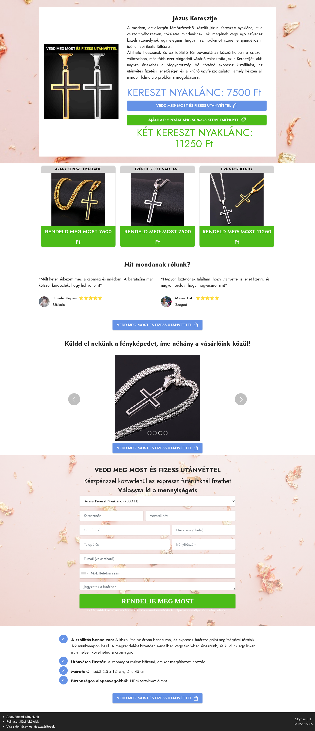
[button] (74, 399)
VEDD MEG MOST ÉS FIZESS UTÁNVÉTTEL (193, 105)
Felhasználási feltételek (22, 721)
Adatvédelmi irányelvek (22, 717)
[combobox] (85, 573)
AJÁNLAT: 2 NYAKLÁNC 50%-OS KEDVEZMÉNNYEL (193, 120)
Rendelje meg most (158, 601)
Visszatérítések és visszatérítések (30, 726)
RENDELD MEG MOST (78, 237)
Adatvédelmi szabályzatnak (108, 610)
